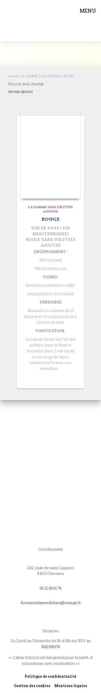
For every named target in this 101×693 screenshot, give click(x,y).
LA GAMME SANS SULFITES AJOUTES (50, 209)
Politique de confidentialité (50, 676)
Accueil (13, 76)
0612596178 (50, 646)
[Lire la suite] (73, 379)
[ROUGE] (50, 153)
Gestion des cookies (32, 685)
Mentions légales (70, 685)
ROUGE (50, 219)
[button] (88, 20)
